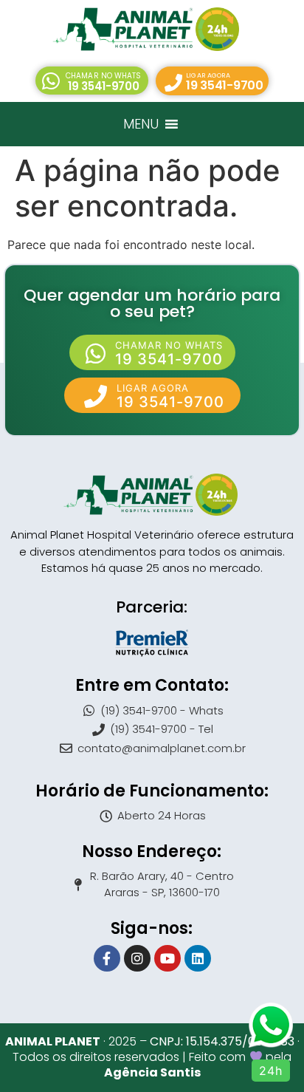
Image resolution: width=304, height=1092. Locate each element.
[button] (91, 80)
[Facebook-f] (107, 958)
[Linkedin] (197, 958)
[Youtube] (167, 958)
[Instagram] (137, 958)
